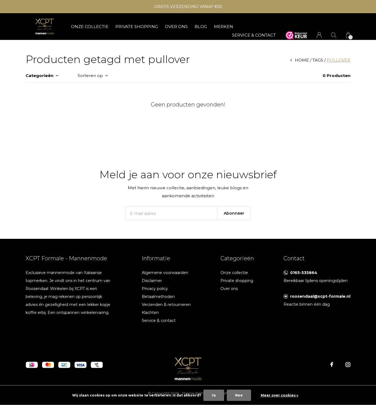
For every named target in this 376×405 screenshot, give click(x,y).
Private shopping (136, 26)
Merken (223, 26)
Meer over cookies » (279, 395)
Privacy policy (155, 288)
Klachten (150, 312)
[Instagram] (347, 364)
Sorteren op (90, 75)
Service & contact (159, 320)
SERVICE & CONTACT (254, 35)
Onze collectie (89, 26)
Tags (317, 60)
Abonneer (234, 213)
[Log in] (319, 35)
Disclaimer (152, 280)
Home (302, 60)
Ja (214, 395)
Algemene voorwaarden (165, 272)
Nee (239, 395)
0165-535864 (303, 272)
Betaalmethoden (158, 296)
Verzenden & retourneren (166, 304)
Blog (201, 26)
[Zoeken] (333, 35)
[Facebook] (331, 364)
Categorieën (39, 75)
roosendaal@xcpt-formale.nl (320, 296)
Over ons (176, 26)
